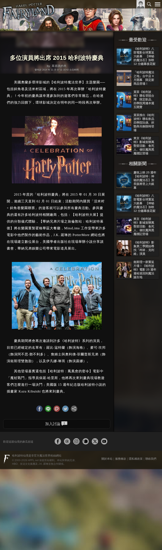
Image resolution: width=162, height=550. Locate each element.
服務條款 (120, 457)
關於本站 (106, 457)
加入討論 (55, 423)
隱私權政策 (136, 457)
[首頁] (28, 15)
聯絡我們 (150, 457)
